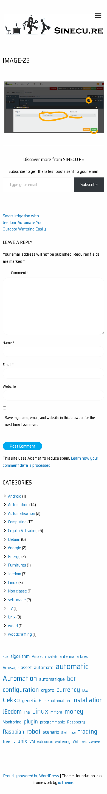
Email (8, 364)
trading (87, 731)
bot (71, 678)
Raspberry (76, 722)
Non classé (17, 591)
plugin (31, 721)
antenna (67, 656)
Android (14, 496)
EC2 (85, 690)
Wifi (76, 741)
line (27, 712)
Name (9, 343)
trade (73, 732)
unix (22, 741)
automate (44, 667)
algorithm (20, 656)
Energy (14, 556)
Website (9, 386)
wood (13, 625)
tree (6, 741)
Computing (17, 521)
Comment (20, 273)
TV (10, 608)
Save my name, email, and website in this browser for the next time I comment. (50, 420)
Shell (64, 732)
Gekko (11, 700)
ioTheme (65, 782)
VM (32, 741)
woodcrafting (20, 634)
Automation (18, 504)
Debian (14, 539)
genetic (29, 700)
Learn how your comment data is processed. (50, 462)
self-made (17, 599)
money (73, 711)
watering (63, 741)
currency (68, 689)
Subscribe (89, 184)
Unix (12, 617)
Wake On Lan (45, 742)
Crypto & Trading (23, 530)
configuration (21, 689)
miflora (56, 712)
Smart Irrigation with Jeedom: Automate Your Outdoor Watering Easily (24, 222)
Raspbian (13, 731)
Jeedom (14, 573)
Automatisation (21, 513)
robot (33, 731)
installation (87, 700)
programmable (52, 722)
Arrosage (11, 668)
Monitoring (12, 722)
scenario (51, 732)
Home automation (54, 701)
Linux (13, 582)
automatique (52, 679)
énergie (14, 547)
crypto (47, 690)
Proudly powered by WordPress (31, 775)
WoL (84, 742)
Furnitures (17, 565)
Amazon (39, 656)
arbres (82, 656)
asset (26, 667)
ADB (5, 657)
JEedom (12, 711)
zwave (94, 741)
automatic (72, 666)
